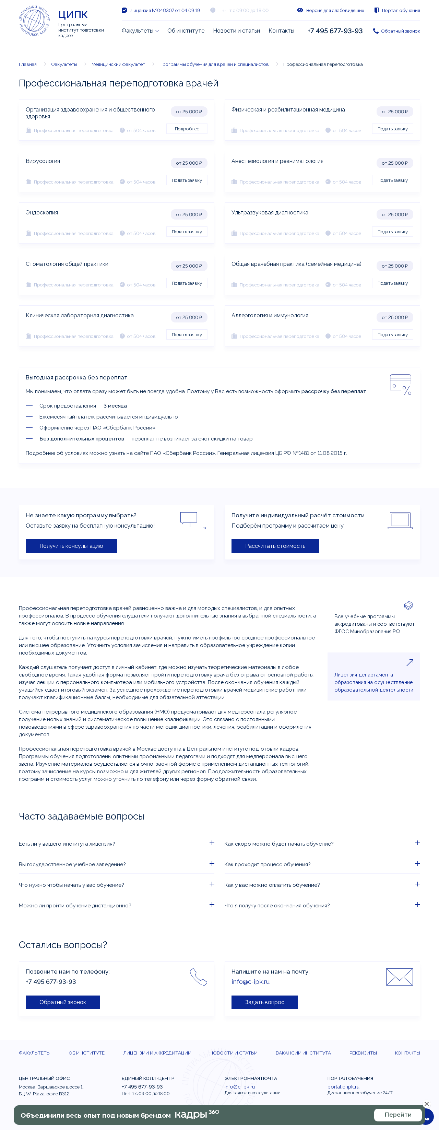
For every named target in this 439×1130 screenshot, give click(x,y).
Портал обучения (401, 10)
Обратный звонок (400, 31)
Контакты (281, 30)
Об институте (185, 30)
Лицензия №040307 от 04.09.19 (165, 10)
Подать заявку (393, 128)
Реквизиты (363, 1053)
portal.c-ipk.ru (343, 1087)
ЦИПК (73, 15)
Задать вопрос (264, 1002)
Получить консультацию (71, 546)
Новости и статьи (236, 30)
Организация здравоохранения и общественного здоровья (90, 113)
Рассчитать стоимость (275, 546)
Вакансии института (303, 1053)
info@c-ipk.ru (251, 981)
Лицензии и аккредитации (157, 1053)
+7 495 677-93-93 (335, 30)
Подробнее (187, 128)
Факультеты (137, 30)
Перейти (398, 1114)
